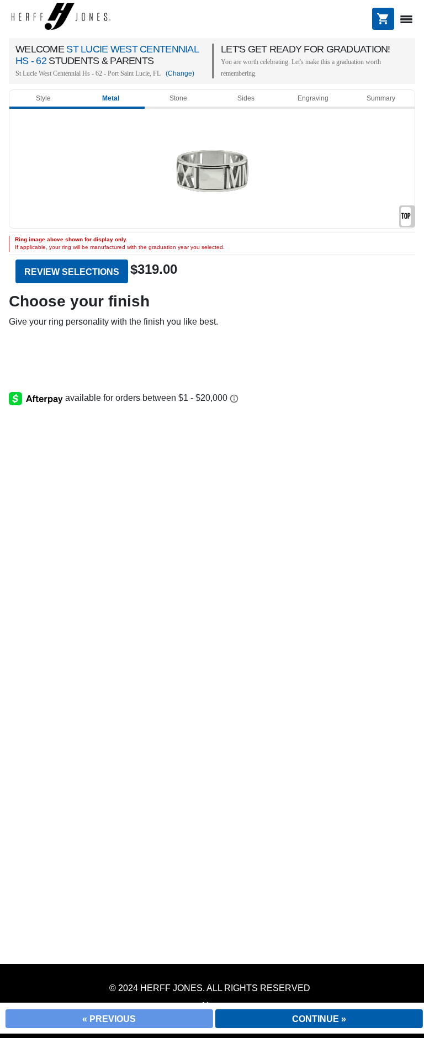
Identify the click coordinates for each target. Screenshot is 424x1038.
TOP (405, 215)
